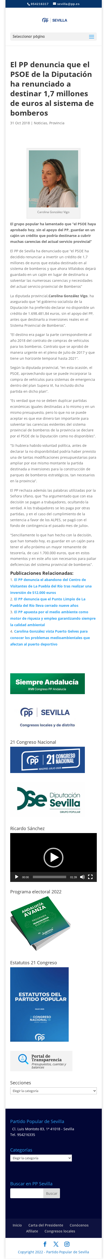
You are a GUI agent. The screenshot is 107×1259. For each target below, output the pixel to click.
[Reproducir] (16, 876)
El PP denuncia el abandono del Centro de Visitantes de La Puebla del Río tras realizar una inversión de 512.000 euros (51, 586)
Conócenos (79, 1225)
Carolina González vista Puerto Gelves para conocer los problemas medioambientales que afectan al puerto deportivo (50, 637)
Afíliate (32, 1231)
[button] (53, 858)
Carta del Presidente (45, 1225)
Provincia (56, 123)
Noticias (40, 123)
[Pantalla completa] (90, 876)
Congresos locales (60, 1231)
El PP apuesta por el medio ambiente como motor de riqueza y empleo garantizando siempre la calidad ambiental (53, 618)
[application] (53, 857)
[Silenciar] (82, 876)
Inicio (17, 1225)
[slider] (49, 877)
